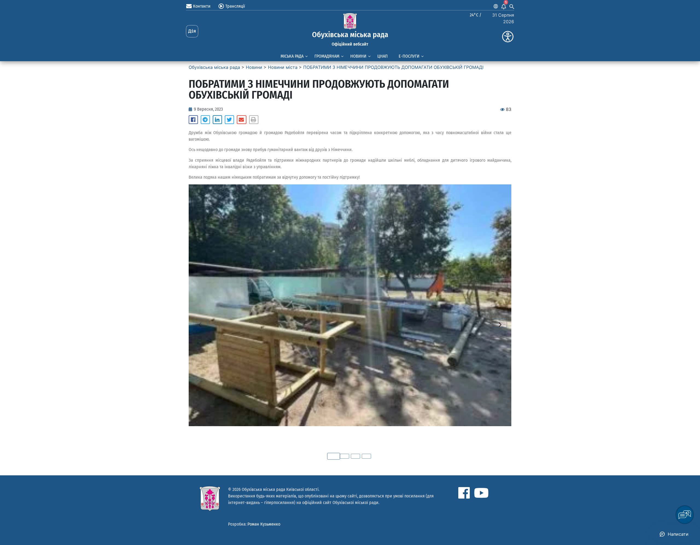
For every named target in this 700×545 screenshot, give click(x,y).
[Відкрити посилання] (350, 305)
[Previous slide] (200, 323)
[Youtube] (481, 492)
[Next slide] (499, 323)
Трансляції (235, 6)
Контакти (202, 6)
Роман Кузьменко (263, 524)
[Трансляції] (221, 6)
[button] (193, 119)
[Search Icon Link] (512, 6)
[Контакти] (189, 6)
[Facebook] (464, 492)
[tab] (333, 456)
